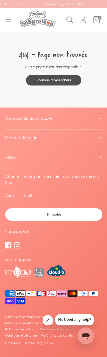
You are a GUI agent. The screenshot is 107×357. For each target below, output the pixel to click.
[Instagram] (17, 245)
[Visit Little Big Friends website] (39, 273)
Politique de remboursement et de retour (34, 323)
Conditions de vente (54, 329)
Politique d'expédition (20, 329)
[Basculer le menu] (8, 20)
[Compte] (83, 17)
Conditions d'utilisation (21, 335)
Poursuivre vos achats (53, 80)
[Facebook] (8, 245)
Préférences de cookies (57, 335)
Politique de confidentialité (24, 317)
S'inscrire (54, 214)
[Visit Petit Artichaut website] (18, 273)
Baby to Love (45, 343)
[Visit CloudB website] (56, 273)
